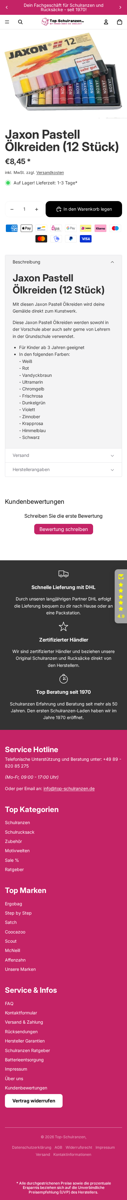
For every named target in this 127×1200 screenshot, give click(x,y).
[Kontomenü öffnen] (106, 22)
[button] (63, 262)
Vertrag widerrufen (33, 1101)
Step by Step (18, 913)
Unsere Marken (20, 969)
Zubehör (13, 841)
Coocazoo (15, 931)
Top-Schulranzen (70, 1137)
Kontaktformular (21, 1012)
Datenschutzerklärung (31, 1147)
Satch (11, 922)
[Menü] (7, 22)
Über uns (14, 1078)
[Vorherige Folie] (7, 7)
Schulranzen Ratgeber (27, 1050)
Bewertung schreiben (63, 529)
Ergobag (13, 903)
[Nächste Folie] (120, 7)
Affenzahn (15, 959)
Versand (43, 1154)
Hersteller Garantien (25, 1040)
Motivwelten (17, 850)
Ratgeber (14, 869)
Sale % (12, 860)
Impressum (16, 1069)
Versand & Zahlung (24, 1022)
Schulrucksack (20, 832)
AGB (58, 1147)
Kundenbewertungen (26, 1087)
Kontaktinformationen (72, 1154)
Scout (11, 941)
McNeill (12, 950)
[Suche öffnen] (20, 22)
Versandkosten (50, 172)
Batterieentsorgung (24, 1059)
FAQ (9, 1003)
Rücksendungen (21, 1031)
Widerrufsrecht (79, 1147)
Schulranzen (17, 822)
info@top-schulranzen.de (69, 788)
